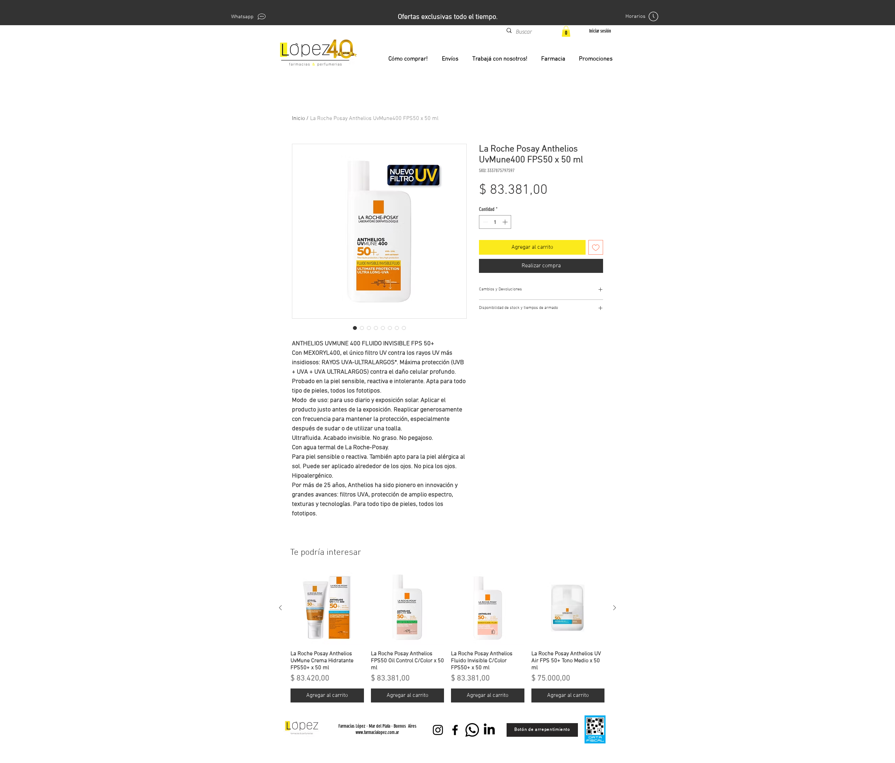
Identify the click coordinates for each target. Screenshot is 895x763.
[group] (447, 637)
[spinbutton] (495, 222)
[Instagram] (438, 730)
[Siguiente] (614, 607)
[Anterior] (280, 607)
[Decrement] (484, 222)
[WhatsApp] (472, 730)
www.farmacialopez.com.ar (377, 732)
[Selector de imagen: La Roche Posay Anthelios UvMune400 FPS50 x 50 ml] (354, 327)
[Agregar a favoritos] (595, 247)
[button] (566, 31)
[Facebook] (455, 730)
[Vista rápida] (327, 608)
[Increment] (505, 222)
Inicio (298, 118)
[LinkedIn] (489, 730)
